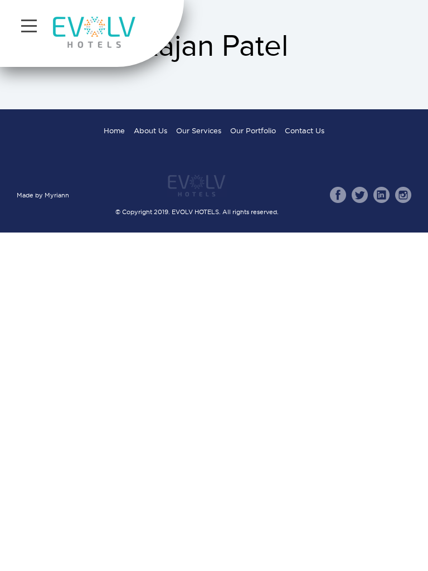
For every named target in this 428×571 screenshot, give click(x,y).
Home (114, 130)
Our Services (198, 130)
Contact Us (304, 130)
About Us (150, 130)
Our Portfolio (253, 130)
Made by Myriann (43, 195)
